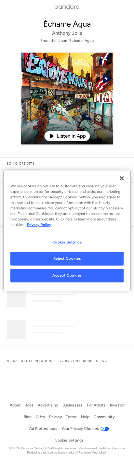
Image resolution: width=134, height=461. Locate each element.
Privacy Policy (39, 224)
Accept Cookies (67, 275)
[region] (66, 230)
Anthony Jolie (67, 33)
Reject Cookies (67, 258)
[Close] (121, 178)
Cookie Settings (67, 242)
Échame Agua (67, 24)
